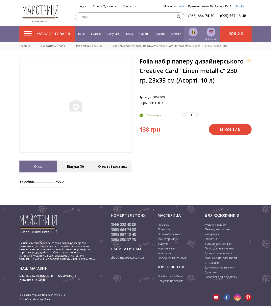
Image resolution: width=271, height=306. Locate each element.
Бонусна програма (171, 281)
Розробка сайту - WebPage (35, 299)
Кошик (236, 33)
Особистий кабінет (171, 276)
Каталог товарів (53, 33)
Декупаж (113, 34)
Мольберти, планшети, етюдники (221, 260)
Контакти (129, 6)
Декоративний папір (219, 253)
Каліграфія (212, 234)
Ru (237, 6)
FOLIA (159, 103)
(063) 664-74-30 (201, 15)
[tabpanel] (75, 105)
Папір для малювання (220, 248)
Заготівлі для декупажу (221, 277)
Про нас (163, 224)
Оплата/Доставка (104, 6)
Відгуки (163, 243)
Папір (81, 34)
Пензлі (129, 34)
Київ (181, 6)
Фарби (143, 34)
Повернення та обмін (173, 258)
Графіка (96, 34)
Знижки (176, 34)
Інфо (82, 6)
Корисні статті (168, 248)
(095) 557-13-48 (233, 15)
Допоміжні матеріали (219, 267)
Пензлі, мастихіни (217, 229)
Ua (243, 6)
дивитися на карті (32, 280)
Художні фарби (215, 224)
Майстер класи (168, 239)
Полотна (159, 34)
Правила (164, 229)
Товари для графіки (218, 243)
